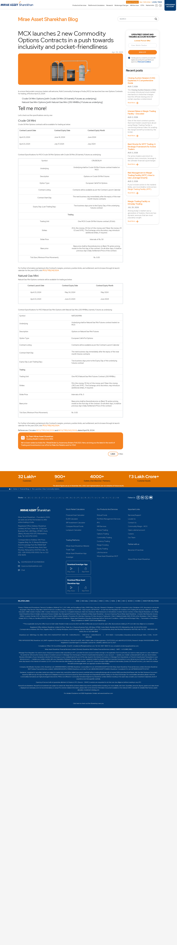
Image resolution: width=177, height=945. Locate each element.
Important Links (134, 509)
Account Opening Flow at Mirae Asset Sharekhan (120, 614)
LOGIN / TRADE (157, 2)
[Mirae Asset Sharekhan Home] (35, 508)
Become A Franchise (132, 2)
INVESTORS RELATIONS (151, 601)
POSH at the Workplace (138, 616)
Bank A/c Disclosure (88, 612)
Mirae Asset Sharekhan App (76, 553)
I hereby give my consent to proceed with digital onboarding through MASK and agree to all (143, 60)
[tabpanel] (142, 90)
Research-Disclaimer (107, 607)
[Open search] (156, 5)
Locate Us (131, 519)
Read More (131, 103)
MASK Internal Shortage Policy (130, 618)
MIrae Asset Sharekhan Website (77, 546)
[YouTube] (151, 497)
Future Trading (102, 530)
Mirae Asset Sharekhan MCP (107, 556)
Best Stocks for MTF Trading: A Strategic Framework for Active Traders (142, 146)
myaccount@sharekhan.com (31, 566)
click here (122, 686)
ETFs (142, 5)
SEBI (77, 601)
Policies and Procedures (31, 607)
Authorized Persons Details (49, 614)
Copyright (118, 607)
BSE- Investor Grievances (50, 612)
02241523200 (26, 562)
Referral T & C (58, 607)
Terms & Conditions (46, 607)
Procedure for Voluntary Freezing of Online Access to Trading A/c (89, 616)
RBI (119, 601)
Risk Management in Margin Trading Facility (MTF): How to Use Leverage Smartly (141, 175)
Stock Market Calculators (75, 509)
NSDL (113, 601)
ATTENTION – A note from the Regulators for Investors (109, 610)
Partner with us (133, 544)
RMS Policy (89, 607)
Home (15, 489)
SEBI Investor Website (61, 616)
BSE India (85, 601)
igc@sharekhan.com (132, 646)
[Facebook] (138, 497)
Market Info (150, 5)
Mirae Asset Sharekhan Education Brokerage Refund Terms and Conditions (95, 618)
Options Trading (103, 534)
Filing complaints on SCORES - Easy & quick (76, 610)
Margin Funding (102, 545)
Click (74, 703)
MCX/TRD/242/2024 (51, 425)
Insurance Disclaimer (62, 618)
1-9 (118, 498)
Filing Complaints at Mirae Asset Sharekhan (90, 614)
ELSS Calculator (72, 519)
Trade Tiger (70, 550)
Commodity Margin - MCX (137, 526)
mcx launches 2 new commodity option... (46, 489)
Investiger (69, 557)
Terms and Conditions (144, 62)
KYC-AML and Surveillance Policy (74, 607)
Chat (23, 570)
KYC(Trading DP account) (136, 610)
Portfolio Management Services (108, 519)
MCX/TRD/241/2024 (51, 270)
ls (39, 614)
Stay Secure (31, 610)
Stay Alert (39, 610)
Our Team (131, 537)
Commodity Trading (104, 537)
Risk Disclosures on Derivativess (106, 612)
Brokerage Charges (121, 5)
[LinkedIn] (142, 497)
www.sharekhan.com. (106, 693)
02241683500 (38, 562)
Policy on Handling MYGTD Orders (40, 618)
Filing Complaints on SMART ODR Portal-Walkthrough (88, 620)
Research (109, 5)
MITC (53, 618)
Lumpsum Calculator (73, 530)
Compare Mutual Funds (74, 526)
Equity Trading (102, 549)
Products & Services (79, 5)
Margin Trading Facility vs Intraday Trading (139, 202)
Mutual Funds (102, 515)
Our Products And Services (107, 509)
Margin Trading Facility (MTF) (139, 189)
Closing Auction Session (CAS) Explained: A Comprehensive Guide (141, 80)
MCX (124, 601)
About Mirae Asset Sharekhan (139, 559)
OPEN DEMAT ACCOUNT (170, 6)
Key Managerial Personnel (67, 614)
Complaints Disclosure (74, 612)
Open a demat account (136, 530)
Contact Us (132, 522)
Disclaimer (136, 607)
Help (140, 2)
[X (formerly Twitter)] (146, 497)
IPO (98, 522)
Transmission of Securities (149, 618)
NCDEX (130, 601)
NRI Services (134, 5)
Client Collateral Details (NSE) (120, 616)
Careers (131, 534)
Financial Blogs (25, 489)
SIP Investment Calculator (75, 522)
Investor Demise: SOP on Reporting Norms (39, 616)
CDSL (107, 601)
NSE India (93, 601)
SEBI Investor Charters (33, 612)
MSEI (101, 601)
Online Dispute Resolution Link (144, 612)
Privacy (20, 607)
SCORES (138, 601)
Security (97, 607)
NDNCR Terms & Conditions (52, 610)
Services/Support (134, 515)
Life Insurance (102, 552)
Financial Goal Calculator (75, 515)
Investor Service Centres (125, 612)
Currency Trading (103, 541)
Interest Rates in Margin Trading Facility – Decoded (142, 112)
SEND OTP (142, 52)
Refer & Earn (147, 2)
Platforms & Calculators (96, 5)
